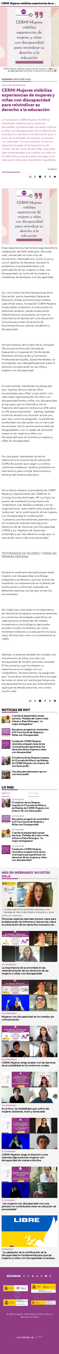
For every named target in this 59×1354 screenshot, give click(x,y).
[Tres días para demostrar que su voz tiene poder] (6, 774)
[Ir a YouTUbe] (46, 1276)
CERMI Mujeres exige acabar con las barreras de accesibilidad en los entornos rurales (29, 1064)
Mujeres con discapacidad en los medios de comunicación (28, 1018)
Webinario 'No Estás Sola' (16, 79)
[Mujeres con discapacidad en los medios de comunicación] (29, 995)
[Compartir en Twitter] (49, 176)
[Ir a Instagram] (41, 1276)
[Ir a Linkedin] (37, 1276)
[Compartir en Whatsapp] (35, 176)
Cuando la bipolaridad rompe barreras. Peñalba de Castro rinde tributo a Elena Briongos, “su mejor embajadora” (30, 720)
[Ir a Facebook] (24, 1276)
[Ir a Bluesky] (33, 1276)
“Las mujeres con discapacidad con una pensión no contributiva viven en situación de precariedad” (29, 1206)
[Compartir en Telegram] (40, 176)
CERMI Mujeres (44, 258)
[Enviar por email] (30, 176)
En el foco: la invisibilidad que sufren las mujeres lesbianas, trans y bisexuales (25, 1110)
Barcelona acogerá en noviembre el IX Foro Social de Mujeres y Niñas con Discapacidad (30, 732)
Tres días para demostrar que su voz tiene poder (29, 772)
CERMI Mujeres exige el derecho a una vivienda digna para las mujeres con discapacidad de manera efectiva (25, 1157)
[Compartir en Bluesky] (54, 176)
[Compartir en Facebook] (45, 176)
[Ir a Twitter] (28, 1276)
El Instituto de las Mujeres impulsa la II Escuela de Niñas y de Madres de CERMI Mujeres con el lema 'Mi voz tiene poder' (30, 762)
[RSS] (50, 1276)
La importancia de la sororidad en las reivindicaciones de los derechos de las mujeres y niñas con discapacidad (25, 970)
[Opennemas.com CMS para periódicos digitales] (29, 1337)
